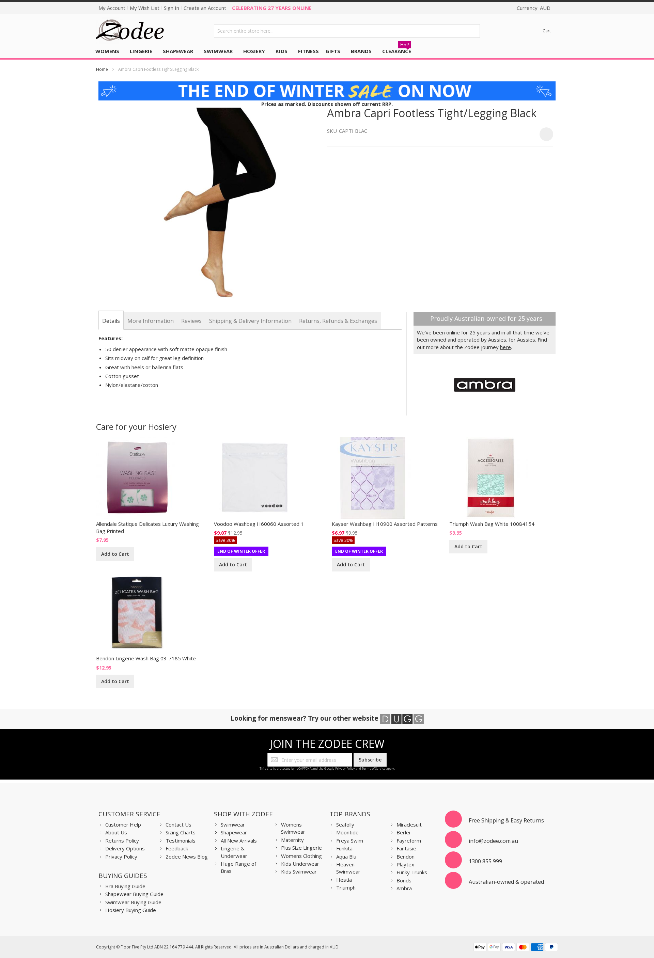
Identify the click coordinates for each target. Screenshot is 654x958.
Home (102, 69)
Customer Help (123, 824)
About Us (116, 832)
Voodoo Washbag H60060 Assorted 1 (259, 523)
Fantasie (406, 848)
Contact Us (178, 824)
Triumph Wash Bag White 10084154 (491, 523)
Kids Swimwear (299, 871)
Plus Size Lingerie (301, 847)
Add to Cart (115, 554)
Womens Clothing (301, 855)
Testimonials (181, 840)
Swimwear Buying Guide (133, 902)
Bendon (405, 856)
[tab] (111, 321)
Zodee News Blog (187, 856)
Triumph (346, 887)
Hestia (344, 879)
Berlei (403, 832)
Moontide (347, 832)
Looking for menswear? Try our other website (305, 718)
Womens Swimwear (293, 828)
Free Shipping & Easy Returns (506, 820)
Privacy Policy (345, 768)
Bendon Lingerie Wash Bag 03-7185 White (146, 658)
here (505, 347)
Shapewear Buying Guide (134, 894)
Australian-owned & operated (506, 881)
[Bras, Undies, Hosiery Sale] (327, 84)
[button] (546, 134)
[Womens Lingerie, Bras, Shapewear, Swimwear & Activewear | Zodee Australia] (130, 30)
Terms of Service (374, 768)
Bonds (403, 880)
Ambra (404, 888)
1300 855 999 (485, 861)
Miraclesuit (409, 824)
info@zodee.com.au (493, 841)
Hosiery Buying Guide (130, 910)
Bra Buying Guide (125, 886)
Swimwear (233, 824)
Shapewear (234, 832)
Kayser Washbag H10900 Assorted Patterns (385, 523)
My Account (111, 7)
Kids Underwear (300, 863)
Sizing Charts (181, 832)
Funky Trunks (411, 872)
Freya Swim (349, 840)
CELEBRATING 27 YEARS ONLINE (272, 7)
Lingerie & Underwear (234, 852)
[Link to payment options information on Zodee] (515, 948)
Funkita (344, 848)
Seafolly (345, 824)
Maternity (292, 839)
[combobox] (347, 31)
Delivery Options (125, 848)
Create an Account (205, 7)
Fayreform (408, 840)
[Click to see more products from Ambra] (485, 384)
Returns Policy (122, 840)
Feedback (177, 848)
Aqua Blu (346, 856)
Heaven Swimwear (348, 868)
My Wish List (144, 7)
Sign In (171, 7)
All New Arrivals (239, 840)
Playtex (405, 864)
